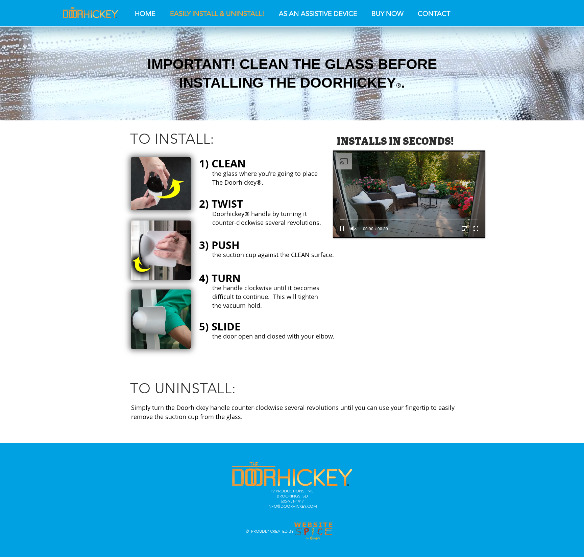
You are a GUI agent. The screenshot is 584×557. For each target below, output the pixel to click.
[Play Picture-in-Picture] (464, 228)
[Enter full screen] (475, 228)
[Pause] (342, 228)
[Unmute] (353, 228)
